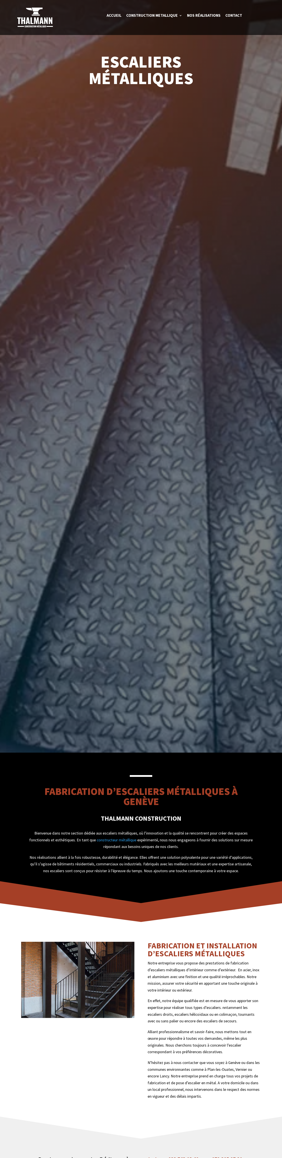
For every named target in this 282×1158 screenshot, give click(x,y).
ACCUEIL (114, 16)
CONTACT (233, 16)
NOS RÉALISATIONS (204, 16)
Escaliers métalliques (141, 71)
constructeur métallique (116, 839)
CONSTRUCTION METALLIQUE (152, 16)
